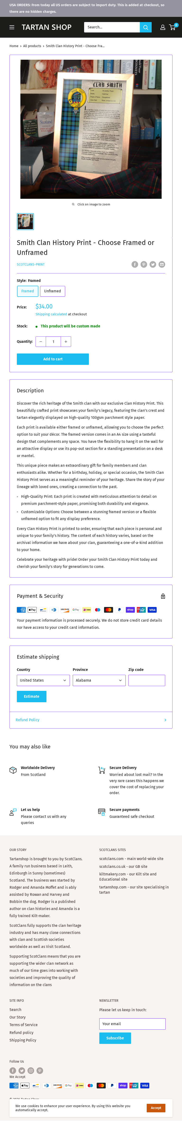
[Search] (146, 27)
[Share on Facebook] (135, 264)
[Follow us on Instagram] (30, 1070)
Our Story (17, 1017)
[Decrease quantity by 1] (41, 342)
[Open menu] (11, 27)
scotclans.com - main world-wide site (131, 858)
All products (32, 46)
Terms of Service (23, 1025)
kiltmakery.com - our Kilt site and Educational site (128, 877)
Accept (156, 1108)
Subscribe (115, 1038)
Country (23, 669)
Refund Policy (27, 720)
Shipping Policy (22, 1040)
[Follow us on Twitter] (21, 1070)
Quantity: (25, 341)
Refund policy (21, 1032)
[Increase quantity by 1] (66, 342)
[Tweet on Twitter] (153, 264)
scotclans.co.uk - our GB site (123, 866)
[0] (172, 27)
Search (15, 1009)
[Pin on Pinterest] (144, 264)
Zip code (136, 669)
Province (80, 669)
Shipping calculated (51, 314)
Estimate (31, 696)
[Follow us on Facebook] (12, 1070)
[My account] (162, 27)
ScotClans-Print (31, 265)
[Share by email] (162, 264)
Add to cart (53, 359)
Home (13, 46)
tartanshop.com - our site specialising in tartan (134, 890)
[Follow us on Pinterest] (39, 1070)
